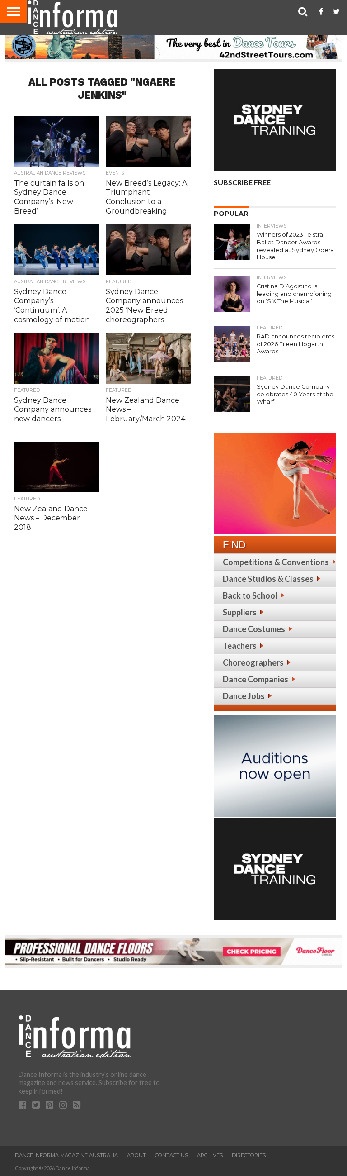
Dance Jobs (244, 696)
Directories (249, 1155)
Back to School (250, 595)
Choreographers (253, 662)
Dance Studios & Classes (268, 579)
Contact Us (171, 1155)
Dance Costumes (254, 629)
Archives (210, 1155)
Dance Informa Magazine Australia (66, 1155)
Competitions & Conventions (276, 562)
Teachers (240, 646)
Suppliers (240, 612)
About (136, 1155)
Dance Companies (255, 679)
